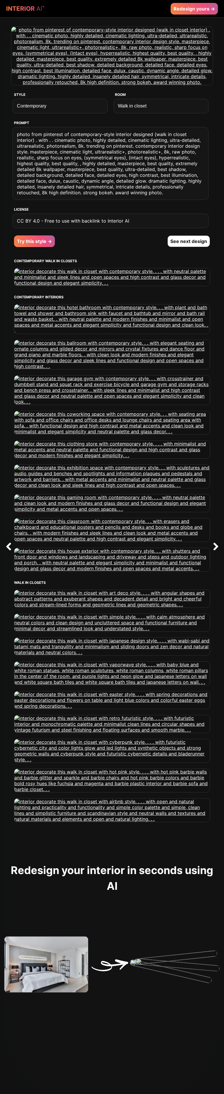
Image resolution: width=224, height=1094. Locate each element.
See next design (188, 241)
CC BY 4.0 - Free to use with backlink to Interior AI (73, 221)
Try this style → (34, 241)
